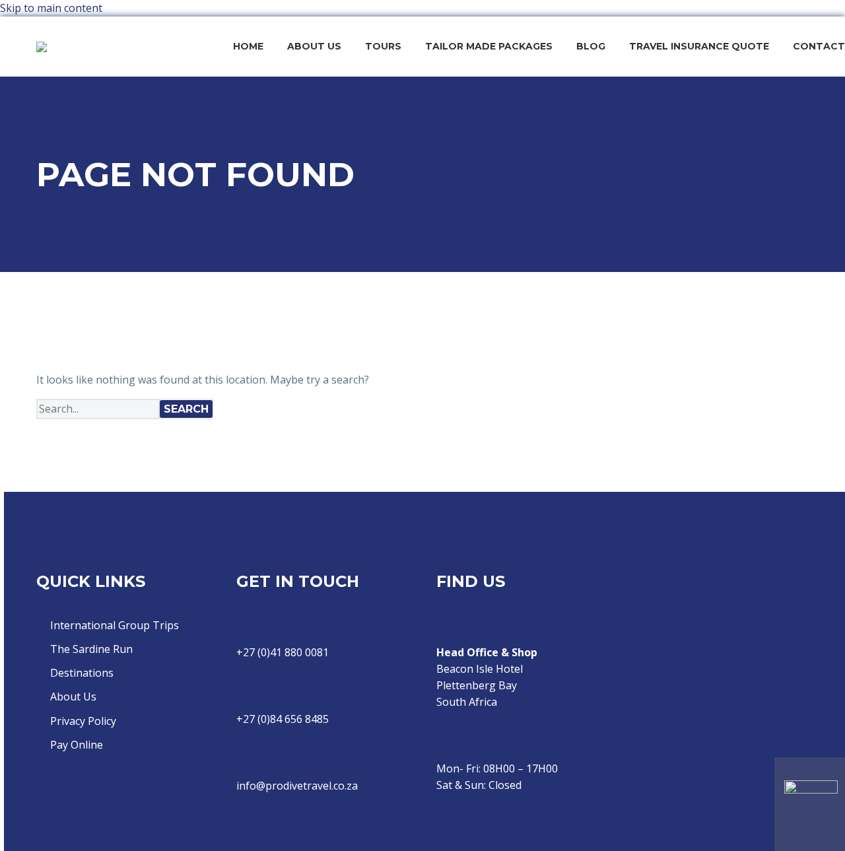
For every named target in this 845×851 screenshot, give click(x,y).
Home (248, 46)
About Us (314, 46)
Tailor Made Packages (489, 46)
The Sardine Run (91, 649)
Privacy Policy (83, 721)
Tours (383, 46)
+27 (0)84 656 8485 (282, 719)
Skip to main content (51, 8)
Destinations (82, 672)
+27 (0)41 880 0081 (282, 652)
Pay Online (76, 744)
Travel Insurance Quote (699, 46)
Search (186, 409)
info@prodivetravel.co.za (297, 785)
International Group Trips (114, 625)
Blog (590, 46)
